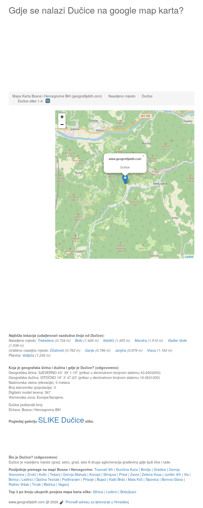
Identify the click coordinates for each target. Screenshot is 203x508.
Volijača (28, 355)
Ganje (89, 350)
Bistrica (49, 484)
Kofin (43, 474)
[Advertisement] (101, 52)
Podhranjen (71, 479)
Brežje (146, 469)
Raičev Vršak (19, 484)
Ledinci (27, 479)
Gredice (160, 469)
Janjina (120, 350)
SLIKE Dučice (61, 419)
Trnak (36, 484)
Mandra (141, 340)
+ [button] (62, 117)
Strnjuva (109, 474)
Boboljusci (128, 491)
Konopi (94, 474)
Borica (14, 479)
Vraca (151, 350)
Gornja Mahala (74, 474)
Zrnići (31, 474)
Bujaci (101, 479)
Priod (123, 474)
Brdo (78, 340)
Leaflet (189, 256)
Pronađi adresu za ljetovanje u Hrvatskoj (97, 501)
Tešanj (55, 474)
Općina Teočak (47, 479)
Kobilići (108, 340)
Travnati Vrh (103, 469)
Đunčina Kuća (127, 469)
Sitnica (98, 491)
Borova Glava (172, 479)
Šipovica (152, 479)
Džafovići (57, 350)
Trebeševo (46, 340)
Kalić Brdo (117, 479)
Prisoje (88, 479)
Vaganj (63, 484)
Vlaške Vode (177, 340)
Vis (186, 474)
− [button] (62, 124)
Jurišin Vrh (173, 474)
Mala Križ (135, 479)
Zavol (134, 474)
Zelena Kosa (152, 474)
